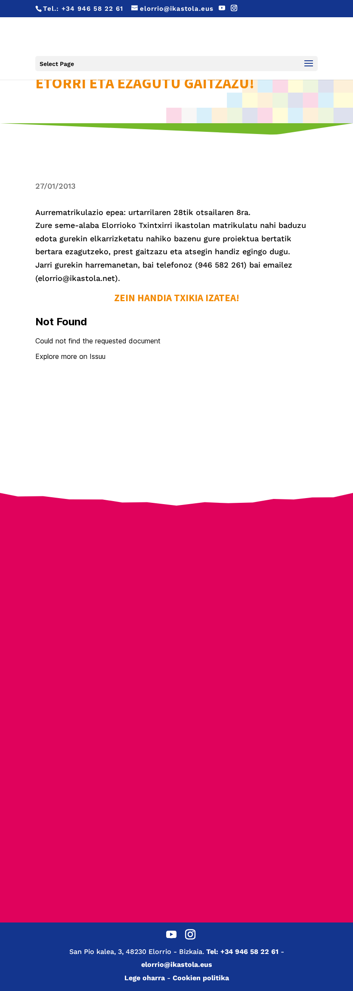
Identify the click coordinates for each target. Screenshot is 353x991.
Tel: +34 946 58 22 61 (242, 951)
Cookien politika (201, 978)
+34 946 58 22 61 (92, 8)
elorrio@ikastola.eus (176, 964)
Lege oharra (144, 978)
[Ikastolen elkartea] (100, 555)
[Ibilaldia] (252, 613)
